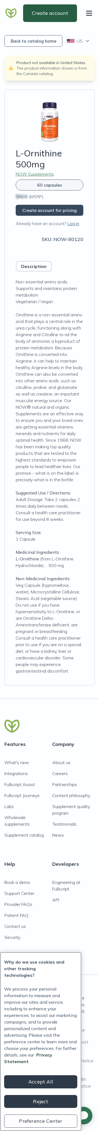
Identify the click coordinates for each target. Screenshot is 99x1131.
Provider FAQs (18, 904)
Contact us (15, 926)
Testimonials (64, 824)
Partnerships (64, 784)
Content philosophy (71, 795)
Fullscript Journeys (22, 795)
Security (12, 937)
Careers (60, 773)
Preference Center (40, 1121)
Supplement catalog (24, 835)
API (55, 900)
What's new (16, 762)
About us (61, 762)
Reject (40, 1101)
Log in (73, 223)
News (58, 835)
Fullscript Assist (19, 784)
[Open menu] (90, 13)
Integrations (16, 773)
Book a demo (17, 882)
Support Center (19, 893)
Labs (9, 806)
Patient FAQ (16, 915)
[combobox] (78, 40)
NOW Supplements (35, 174)
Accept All (40, 1082)
